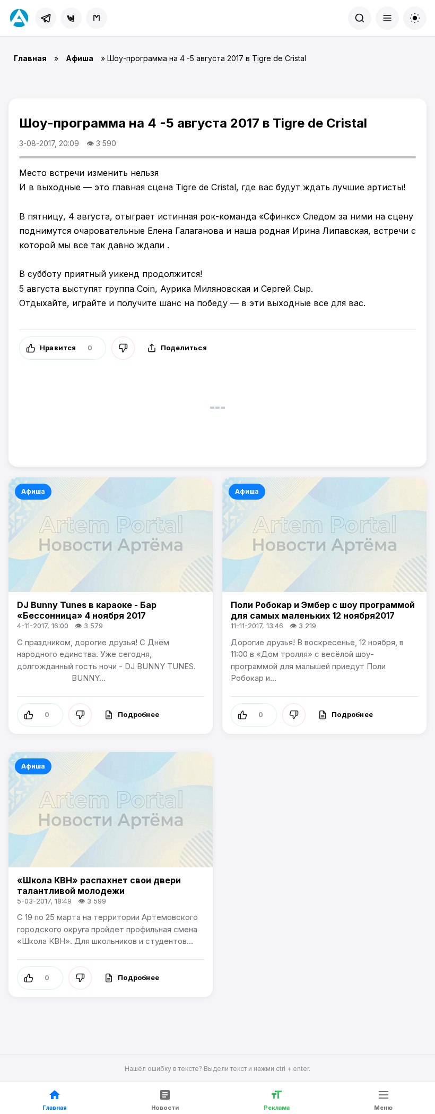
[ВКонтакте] (71, 18)
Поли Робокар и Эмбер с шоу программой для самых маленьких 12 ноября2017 (323, 610)
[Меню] (387, 18)
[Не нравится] (123, 348)
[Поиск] (359, 18)
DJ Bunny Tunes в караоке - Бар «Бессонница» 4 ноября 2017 (86, 610)
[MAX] (96, 18)
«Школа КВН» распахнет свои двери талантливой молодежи (99, 885)
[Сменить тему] (415, 18)
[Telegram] (45, 18)
